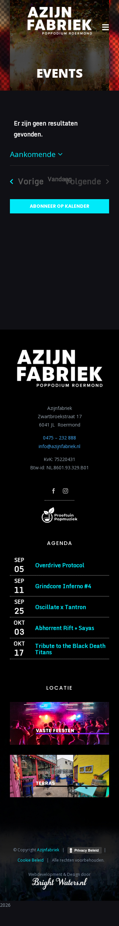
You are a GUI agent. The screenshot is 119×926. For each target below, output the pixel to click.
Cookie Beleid (31, 860)
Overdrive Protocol (59, 565)
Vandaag (60, 179)
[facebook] (53, 491)
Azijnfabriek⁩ (48, 850)
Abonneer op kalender (59, 206)
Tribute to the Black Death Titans (70, 648)
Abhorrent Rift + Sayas (64, 627)
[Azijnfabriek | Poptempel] (59, 509)
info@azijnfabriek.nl (59, 446)
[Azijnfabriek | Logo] (59, 9)
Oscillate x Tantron (60, 606)
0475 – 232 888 (59, 437)
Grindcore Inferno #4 (63, 585)
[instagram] (65, 491)
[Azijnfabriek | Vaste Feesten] (59, 704)
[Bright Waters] (59, 881)
